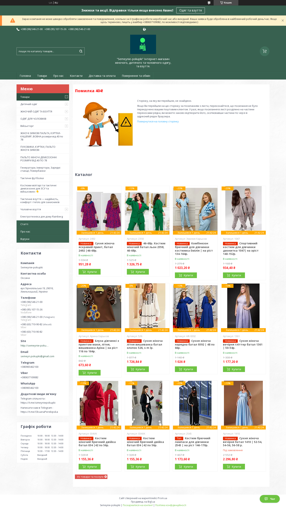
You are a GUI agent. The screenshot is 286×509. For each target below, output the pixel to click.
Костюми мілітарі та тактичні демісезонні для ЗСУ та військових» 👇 (38, 189)
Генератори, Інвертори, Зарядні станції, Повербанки (40, 169)
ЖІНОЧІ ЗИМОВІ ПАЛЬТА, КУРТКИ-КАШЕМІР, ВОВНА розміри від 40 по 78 (41, 136)
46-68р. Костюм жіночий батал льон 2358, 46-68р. (146, 246)
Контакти (76, 76)
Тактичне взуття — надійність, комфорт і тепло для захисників (40, 200)
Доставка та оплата (102, 76)
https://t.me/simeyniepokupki (38, 402)
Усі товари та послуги (90, 476)
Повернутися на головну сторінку (158, 121)
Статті (24, 224)
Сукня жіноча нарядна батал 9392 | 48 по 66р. (195, 344)
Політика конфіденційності (170, 505)
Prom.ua (162, 498)
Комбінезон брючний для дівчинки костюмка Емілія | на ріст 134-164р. (194, 248)
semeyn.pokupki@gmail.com (37, 356)
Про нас (58, 76)
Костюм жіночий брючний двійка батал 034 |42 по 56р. (97, 441)
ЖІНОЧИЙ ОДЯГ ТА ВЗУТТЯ (36, 111)
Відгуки (24, 239)
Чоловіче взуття (30, 209)
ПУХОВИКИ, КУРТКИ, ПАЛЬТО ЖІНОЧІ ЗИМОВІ (37, 148)
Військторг (27, 126)
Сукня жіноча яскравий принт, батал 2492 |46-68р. (96, 246)
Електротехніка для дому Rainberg (41, 216)
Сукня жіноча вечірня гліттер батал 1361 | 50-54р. (242, 344)
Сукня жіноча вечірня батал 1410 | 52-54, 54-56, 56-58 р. (242, 441)
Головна (25, 76)
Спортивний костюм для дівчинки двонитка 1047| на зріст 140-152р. (241, 248)
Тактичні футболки (32, 178)
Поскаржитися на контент (138, 505)
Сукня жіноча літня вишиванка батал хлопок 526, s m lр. (145, 344)
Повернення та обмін (136, 76)
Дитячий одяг (28, 104)
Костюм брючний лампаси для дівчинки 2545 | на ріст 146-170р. (192, 441)
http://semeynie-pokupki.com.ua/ (35, 345)
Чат (272, 498)
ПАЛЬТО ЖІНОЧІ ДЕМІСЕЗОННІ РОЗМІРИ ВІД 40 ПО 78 (38, 159)
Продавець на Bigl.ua (143, 501)
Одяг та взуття (190, 10)
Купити (92, 272)
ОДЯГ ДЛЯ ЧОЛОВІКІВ (33, 118)
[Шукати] (81, 51)
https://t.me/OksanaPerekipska (39, 412)
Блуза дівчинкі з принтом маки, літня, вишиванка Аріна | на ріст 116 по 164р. (99, 346)
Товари (42, 76)
